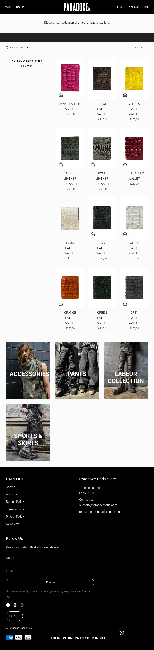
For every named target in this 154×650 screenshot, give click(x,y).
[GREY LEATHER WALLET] (134, 287)
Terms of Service (17, 509)
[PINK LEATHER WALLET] (70, 78)
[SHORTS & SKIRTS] (28, 431)
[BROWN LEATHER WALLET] (102, 78)
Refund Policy (15, 502)
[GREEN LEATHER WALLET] (102, 287)
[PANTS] (76, 369)
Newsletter (13, 524)
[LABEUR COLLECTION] (125, 369)
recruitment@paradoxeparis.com (100, 512)
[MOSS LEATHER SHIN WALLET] (70, 148)
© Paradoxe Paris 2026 (19, 627)
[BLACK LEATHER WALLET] (102, 218)
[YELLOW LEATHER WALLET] (134, 78)
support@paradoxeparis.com (98, 505)
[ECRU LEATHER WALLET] (70, 218)
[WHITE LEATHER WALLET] (134, 218)
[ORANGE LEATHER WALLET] (70, 287)
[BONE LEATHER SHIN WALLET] (102, 148)
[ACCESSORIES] (28, 369)
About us (12, 494)
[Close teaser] (121, 632)
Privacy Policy (15, 516)
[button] (20, 7)
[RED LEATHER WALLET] (134, 148)
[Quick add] (60, 94)
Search (10, 487)
